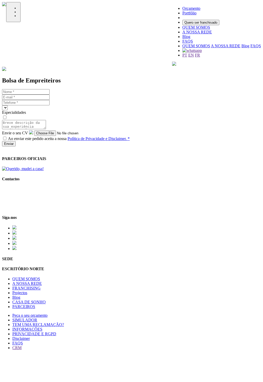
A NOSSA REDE (225, 46)
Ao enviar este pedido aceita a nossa (69, 138)
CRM (17, 348)
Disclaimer (21, 338)
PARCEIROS (23, 306)
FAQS (255, 46)
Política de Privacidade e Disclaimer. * (99, 138)
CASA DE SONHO (29, 302)
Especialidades (14, 112)
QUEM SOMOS (196, 46)
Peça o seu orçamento (30, 315)
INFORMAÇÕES (27, 329)
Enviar (9, 144)
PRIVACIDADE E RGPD (34, 334)
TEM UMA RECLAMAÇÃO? (38, 324)
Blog (245, 46)
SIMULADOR (24, 320)
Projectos (19, 293)
